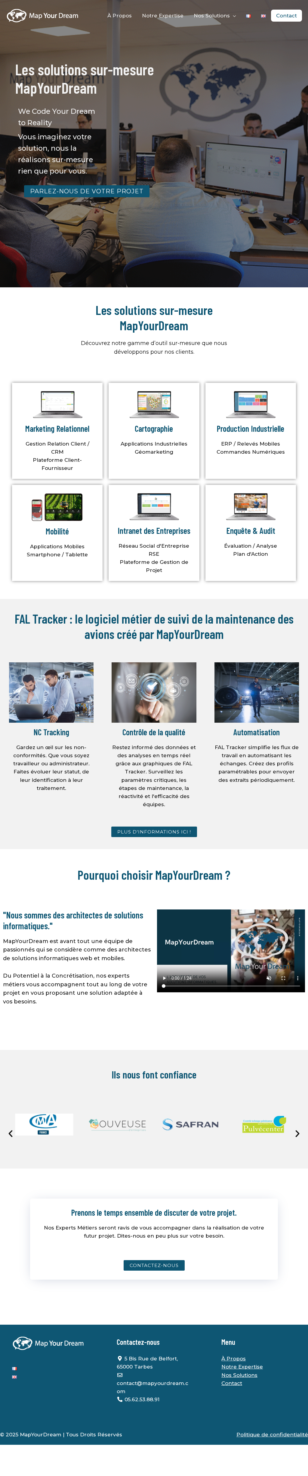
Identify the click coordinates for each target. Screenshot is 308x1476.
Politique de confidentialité (272, 1435)
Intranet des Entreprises (154, 530)
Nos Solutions (212, 16)
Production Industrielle (250, 428)
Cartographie (154, 428)
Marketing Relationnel (57, 428)
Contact (286, 16)
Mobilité (57, 531)
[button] (10, 1133)
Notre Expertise (162, 16)
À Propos (119, 16)
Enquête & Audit (250, 530)
